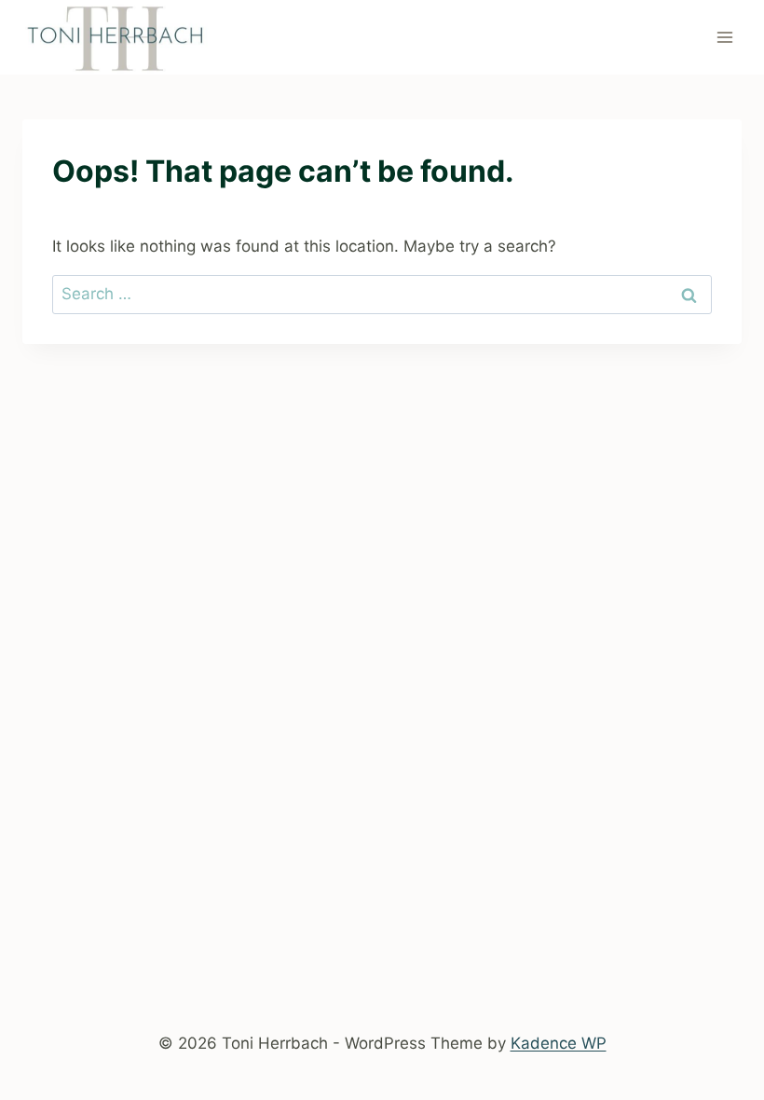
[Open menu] (724, 36)
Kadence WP (559, 1043)
